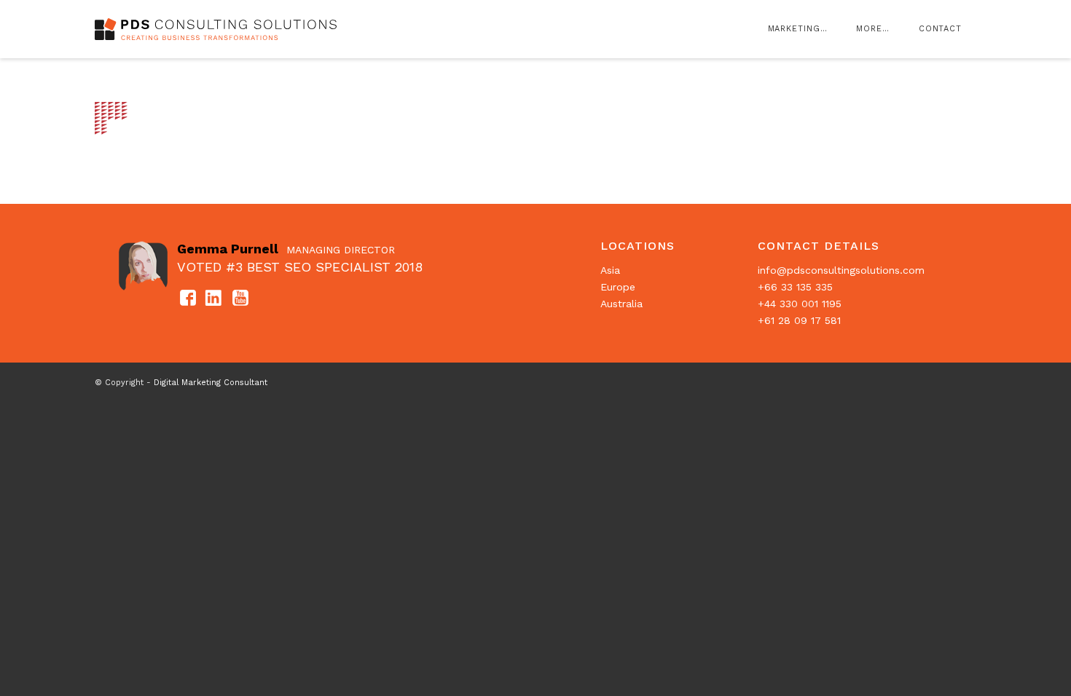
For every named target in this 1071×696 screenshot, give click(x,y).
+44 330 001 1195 (800, 303)
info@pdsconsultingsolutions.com (841, 270)
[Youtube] (240, 299)
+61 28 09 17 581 (799, 320)
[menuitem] (797, 29)
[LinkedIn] (214, 299)
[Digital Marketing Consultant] (218, 47)
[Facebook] (188, 299)
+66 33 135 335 (795, 287)
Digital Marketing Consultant (210, 382)
